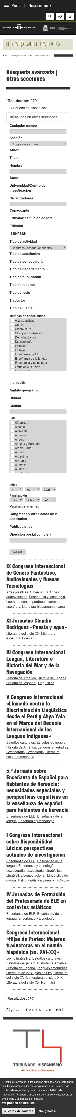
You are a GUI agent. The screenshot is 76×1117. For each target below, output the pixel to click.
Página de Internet (24, 506)
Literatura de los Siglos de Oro (29, 972)
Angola (19, 439)
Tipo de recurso (22, 284)
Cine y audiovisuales (28, 333)
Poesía (27, 638)
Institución (18, 382)
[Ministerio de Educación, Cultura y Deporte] (57, 27)
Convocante (19, 210)
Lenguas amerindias (53, 747)
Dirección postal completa (30, 534)
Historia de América (21, 678)
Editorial (16, 225)
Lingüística (46, 682)
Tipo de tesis (20, 292)
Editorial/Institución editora (31, 218)
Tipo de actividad (23, 241)
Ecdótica (20, 346)
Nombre (16, 165)
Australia (21, 465)
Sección (16, 137)
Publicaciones (21, 526)
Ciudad (15, 398)
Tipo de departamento (27, 269)
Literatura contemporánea (25, 601)
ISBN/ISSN (18, 233)
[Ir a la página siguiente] (57, 1009)
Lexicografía (15, 751)
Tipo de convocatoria (26, 261)
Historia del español (21, 682)
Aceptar (17, 551)
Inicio (5, 55)
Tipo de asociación (25, 253)
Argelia (19, 452)
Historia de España (52, 678)
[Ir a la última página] (60, 1009)
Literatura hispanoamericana (43, 606)
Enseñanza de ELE (28, 354)
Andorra (20, 435)
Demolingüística (25, 337)
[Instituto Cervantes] (19, 26)
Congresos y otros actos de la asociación (34, 516)
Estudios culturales (27, 367)
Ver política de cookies (18, 1103)
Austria (19, 469)
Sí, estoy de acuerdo (18, 1111)
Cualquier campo (23, 125)
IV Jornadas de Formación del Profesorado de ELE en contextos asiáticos (36, 901)
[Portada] (38, 44)
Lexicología (35, 751)
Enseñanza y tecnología (31, 362)
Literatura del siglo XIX (46, 977)
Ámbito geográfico (24, 390)
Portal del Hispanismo (30, 6)
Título (14, 157)
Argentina (21, 456)
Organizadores (21, 198)
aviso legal (8, 1098)
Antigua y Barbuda (27, 443)
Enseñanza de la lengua (31, 358)
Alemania (21, 431)
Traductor (17, 300)
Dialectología (23, 341)
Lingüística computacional (25, 875)
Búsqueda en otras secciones (34, 116)
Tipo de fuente (21, 308)
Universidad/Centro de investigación (28, 188)
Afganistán (22, 422)
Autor (14, 150)
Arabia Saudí (23, 448)
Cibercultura (23, 329)
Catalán (20, 324)
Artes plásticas (24, 320)
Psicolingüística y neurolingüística (43, 880)
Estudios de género (51, 742)
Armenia (20, 460)
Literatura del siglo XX (22, 633)
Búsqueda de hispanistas (29, 107)
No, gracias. (47, 1111)
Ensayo (20, 350)
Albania (20, 427)
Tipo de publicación (25, 277)
